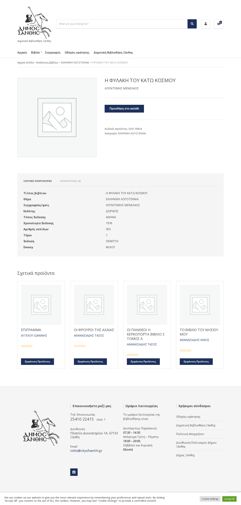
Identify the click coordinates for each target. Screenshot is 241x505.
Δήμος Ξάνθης (185, 455)
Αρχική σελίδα (25, 62)
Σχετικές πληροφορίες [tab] (37, 181)
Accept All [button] (229, 498)
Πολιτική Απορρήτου (190, 434)
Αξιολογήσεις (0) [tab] (70, 181)
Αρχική (22, 53)
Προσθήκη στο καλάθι (124, 109)
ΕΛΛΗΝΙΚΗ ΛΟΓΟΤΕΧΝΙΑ (75, 62)
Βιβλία (35, 53)
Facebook (74, 472)
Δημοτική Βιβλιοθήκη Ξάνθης (113, 53)
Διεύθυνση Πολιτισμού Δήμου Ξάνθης (196, 444)
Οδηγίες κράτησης (77, 53)
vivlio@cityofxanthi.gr (86, 450)
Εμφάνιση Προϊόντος (37, 361)
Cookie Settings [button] (210, 498)
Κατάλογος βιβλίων (47, 62)
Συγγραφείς (53, 53)
